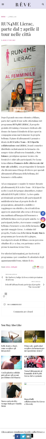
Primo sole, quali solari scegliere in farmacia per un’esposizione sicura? (34, 348)
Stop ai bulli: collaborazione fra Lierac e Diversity (34, 401)
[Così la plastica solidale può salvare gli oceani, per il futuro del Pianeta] (11, 362)
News (3, 16)
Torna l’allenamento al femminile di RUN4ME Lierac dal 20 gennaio (33, 373)
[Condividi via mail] (28, 436)
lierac (7, 267)
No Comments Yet (14, 304)
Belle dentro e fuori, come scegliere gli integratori (9, 348)
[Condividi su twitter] (23, 436)
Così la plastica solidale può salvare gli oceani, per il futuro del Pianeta (10, 375)
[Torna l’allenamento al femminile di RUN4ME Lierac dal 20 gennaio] (34, 362)
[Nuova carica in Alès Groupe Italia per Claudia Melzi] (11, 390)
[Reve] (23, 4)
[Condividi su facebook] (17, 436)
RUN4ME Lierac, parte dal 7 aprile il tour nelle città (20, 29)
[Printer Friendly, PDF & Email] (38, 267)
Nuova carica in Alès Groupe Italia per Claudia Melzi (11, 403)
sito (31, 260)
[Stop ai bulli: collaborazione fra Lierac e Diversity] (34, 389)
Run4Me (14, 267)
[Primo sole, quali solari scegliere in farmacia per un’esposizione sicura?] (34, 337)
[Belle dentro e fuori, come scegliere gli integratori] (11, 337)
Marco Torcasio (9, 40)
